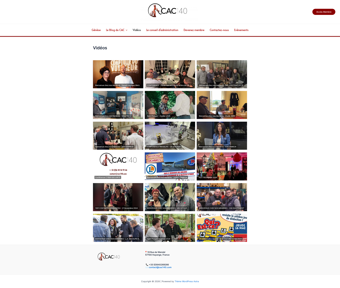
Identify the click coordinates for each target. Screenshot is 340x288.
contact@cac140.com (160, 267)
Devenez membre (194, 30)
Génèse (96, 30)
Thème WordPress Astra (187, 281)
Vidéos (137, 30)
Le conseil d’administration (162, 30)
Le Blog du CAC (115, 30)
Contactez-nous (219, 30)
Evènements (241, 30)
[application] (125, 30)
